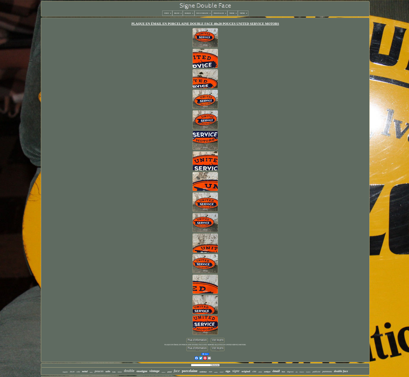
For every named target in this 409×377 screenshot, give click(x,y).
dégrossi (290, 372)
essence (163, 372)
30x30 (72, 372)
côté (254, 371)
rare (210, 371)
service (216, 372)
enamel (221, 372)
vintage (154, 371)
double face (341, 371)
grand (169, 372)
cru (296, 372)
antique (267, 371)
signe (235, 371)
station (91, 372)
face (177, 371)
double (129, 371)
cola (78, 372)
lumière (308, 372)
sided (260, 372)
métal (85, 371)
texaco (302, 372)
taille (108, 371)
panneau (327, 371)
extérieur (203, 372)
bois (283, 372)
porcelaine (189, 371)
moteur (120, 372)
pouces (99, 371)
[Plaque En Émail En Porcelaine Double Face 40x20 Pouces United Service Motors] (205, 38)
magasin (65, 372)
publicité (316, 371)
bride (114, 372)
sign (227, 371)
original (246, 371)
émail (276, 371)
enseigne (142, 371)
